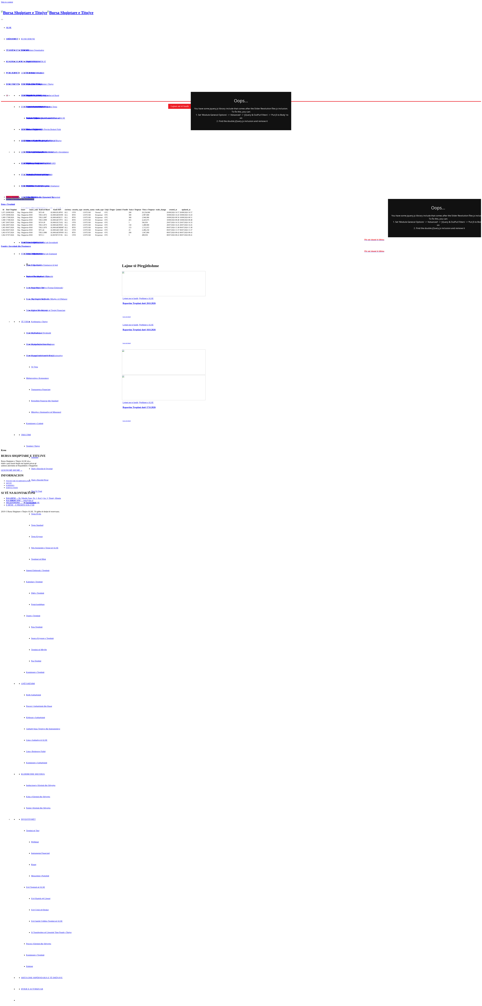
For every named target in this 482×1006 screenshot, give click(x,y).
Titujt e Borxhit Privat (39, 480)
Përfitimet (35, 842)
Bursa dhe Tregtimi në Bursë (37, 299)
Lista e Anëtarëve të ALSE (36, 740)
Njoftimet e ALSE (146, 298)
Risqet (33, 864)
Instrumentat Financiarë (40, 853)
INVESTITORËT (28, 819)
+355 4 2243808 (21, 503)
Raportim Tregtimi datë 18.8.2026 (139, 329)
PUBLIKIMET (12, 73)
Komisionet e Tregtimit (35, 672)
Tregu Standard (37, 525)
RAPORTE (25, 84)
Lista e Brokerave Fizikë (36, 751)
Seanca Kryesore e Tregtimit (42, 638)
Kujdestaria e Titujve (39, 322)
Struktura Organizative (35, 50)
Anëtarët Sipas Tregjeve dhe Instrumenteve (43, 729)
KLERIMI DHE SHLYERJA (33, 774)
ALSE (8, 28)
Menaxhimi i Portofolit (40, 876)
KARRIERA (10, 485)
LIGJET (24, 73)
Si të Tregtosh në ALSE (35, 887)
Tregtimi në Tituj (32, 831)
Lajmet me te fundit (130, 298)
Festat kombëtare (38, 604)
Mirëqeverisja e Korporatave (37, 378)
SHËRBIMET (12, 39)
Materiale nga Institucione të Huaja (40, 356)
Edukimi (29, 966)
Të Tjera (34, 367)
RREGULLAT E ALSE (30, 84)
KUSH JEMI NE (28, 39)
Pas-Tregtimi (36, 661)
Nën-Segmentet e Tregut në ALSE (44, 548)
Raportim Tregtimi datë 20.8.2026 (139, 303)
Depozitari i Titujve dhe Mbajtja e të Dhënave (49, 299)
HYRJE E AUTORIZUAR (32, 989)
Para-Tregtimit (36, 627)
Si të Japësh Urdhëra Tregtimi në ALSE (47, 921)
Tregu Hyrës (36, 514)
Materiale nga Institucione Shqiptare (40, 344)
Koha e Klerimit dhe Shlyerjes (38, 797)
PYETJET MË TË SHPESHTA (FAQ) (18, 481)
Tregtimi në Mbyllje (39, 650)
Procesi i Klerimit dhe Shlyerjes (38, 944)
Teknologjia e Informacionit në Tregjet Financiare (45, 310)
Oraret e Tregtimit (33, 616)
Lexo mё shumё (127, 316)
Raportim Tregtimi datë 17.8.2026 (139, 407)
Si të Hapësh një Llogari (40, 898)
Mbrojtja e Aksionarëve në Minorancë (46, 412)
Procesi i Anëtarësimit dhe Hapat (39, 706)
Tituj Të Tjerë (36, 491)
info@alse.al (19, 500)
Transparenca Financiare (40, 389)
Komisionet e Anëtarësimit (36, 763)
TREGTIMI (26, 435)
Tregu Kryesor (37, 536)
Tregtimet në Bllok (38, 559)
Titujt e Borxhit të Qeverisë (42, 469)
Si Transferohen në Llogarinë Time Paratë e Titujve (51, 932)
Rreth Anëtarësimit (33, 695)
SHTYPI (9, 483)
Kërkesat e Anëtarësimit (35, 717)
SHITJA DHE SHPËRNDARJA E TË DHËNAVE (42, 978)
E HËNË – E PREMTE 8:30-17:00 (20, 505)
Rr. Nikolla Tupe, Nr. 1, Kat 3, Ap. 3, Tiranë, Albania (33, 498)
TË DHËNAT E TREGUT (17, 50)
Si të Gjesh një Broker (40, 910)
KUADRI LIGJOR (14, 61)
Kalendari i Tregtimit (34, 582)
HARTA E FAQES (12, 488)
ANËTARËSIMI (28, 684)
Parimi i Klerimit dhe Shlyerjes (38, 808)
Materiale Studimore (34, 333)
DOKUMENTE (13, 84)
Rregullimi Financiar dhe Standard (44, 401)
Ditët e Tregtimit (37, 593)
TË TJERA (25, 322)
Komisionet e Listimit (34, 423)
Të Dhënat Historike (34, 73)
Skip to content (7, 2)
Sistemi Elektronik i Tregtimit (37, 570)
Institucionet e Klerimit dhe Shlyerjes (40, 785)
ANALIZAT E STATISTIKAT (33, 61)
